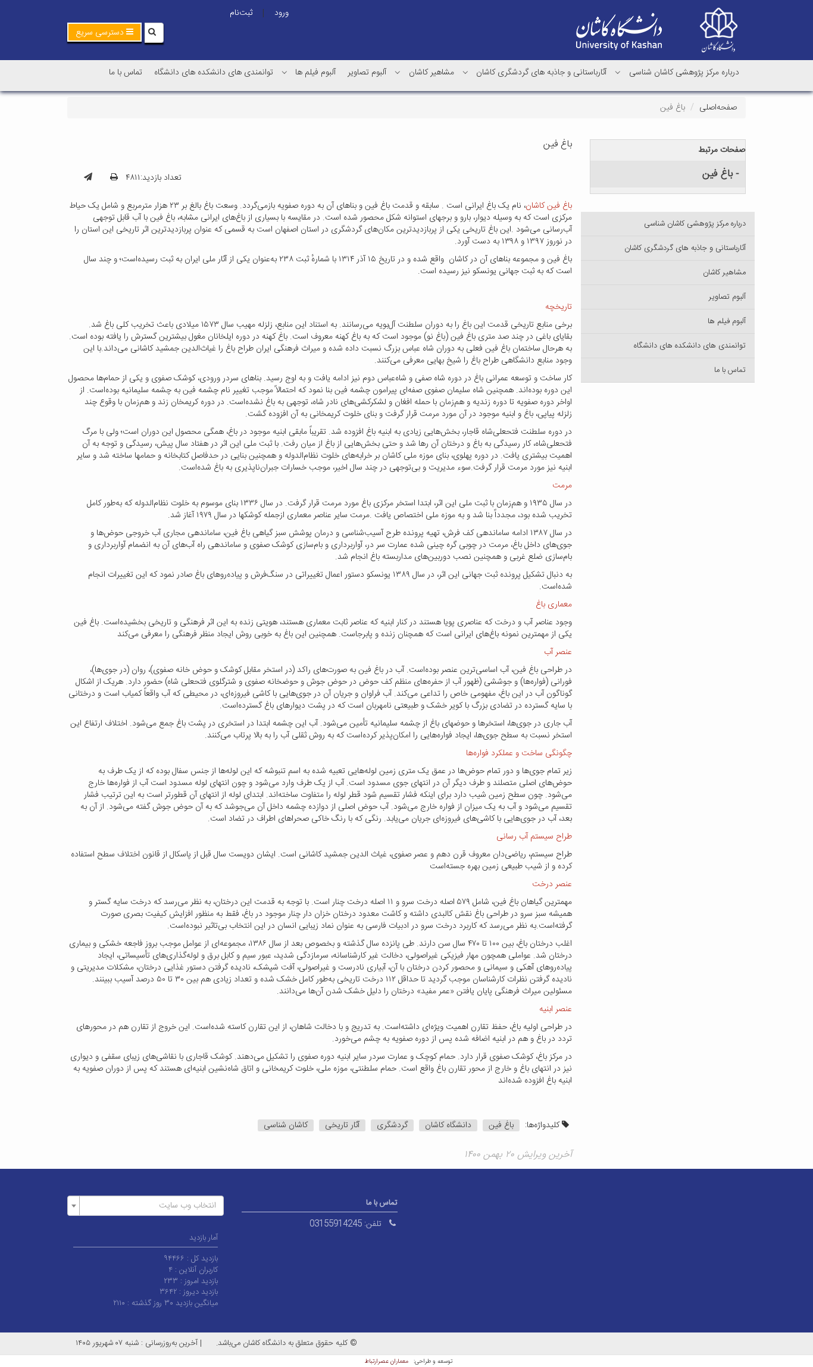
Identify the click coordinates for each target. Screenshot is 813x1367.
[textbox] (149, 1206)
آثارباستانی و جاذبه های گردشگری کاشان (541, 72)
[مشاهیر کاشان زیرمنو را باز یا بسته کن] (397, 72)
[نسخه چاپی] (114, 178)
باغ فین (501, 1125)
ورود (281, 13)
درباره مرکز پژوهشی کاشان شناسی (684, 72)
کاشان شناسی (286, 1125)
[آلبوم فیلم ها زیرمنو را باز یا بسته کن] (284, 72)
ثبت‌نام (241, 13)
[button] (104, 32)
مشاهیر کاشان (431, 72)
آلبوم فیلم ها (315, 72)
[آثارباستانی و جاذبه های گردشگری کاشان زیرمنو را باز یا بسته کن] (465, 72)
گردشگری (392, 1125)
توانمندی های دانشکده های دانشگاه (213, 72)
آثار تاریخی (342, 1125)
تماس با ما (125, 72)
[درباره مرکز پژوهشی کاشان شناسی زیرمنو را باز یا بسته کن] (617, 72)
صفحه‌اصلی (718, 108)
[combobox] (145, 1206)
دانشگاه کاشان (448, 1125)
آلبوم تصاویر (367, 72)
